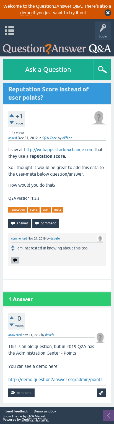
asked (12, 138)
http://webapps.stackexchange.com (59, 149)
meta (57, 209)
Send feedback (17, 411)
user (46, 209)
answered (15, 334)
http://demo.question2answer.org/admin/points (55, 379)
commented (19, 238)
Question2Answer (35, 420)
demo (26, 12)
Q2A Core (49, 138)
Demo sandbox (45, 411)
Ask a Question (48, 69)
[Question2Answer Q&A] (57, 47)
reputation (18, 209)
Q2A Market (36, 416)
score (33, 209)
